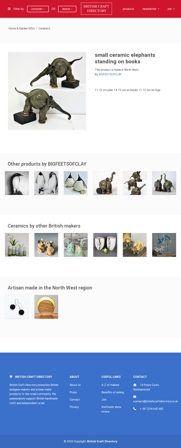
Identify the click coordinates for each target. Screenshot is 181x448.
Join (104, 399)
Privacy (74, 407)
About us (75, 385)
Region (66, 9)
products (128, 9)
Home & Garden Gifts (21, 28)
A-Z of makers (110, 385)
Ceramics (44, 28)
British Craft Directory (102, 441)
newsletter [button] (150, 9)
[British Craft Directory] (97, 9)
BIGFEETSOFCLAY (110, 74)
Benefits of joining (112, 392)
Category (37, 9)
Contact (75, 399)
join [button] (170, 9)
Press (73, 392)
